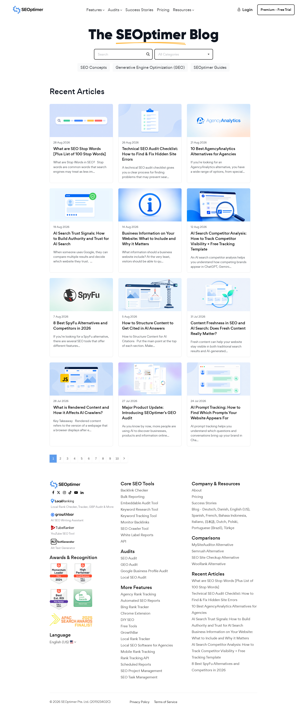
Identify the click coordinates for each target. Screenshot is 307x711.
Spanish (198, 515)
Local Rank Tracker (135, 639)
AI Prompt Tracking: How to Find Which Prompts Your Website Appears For (215, 413)
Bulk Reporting (132, 496)
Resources (182, 9)
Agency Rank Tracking (138, 594)
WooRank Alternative (209, 564)
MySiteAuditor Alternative (212, 544)
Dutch (221, 521)
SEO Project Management (141, 670)
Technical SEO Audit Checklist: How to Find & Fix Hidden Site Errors (150, 154)
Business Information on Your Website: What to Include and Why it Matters (149, 239)
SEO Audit (129, 558)
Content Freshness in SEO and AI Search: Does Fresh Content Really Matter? (218, 328)
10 (117, 458)
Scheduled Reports (136, 664)
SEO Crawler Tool (135, 528)
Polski (232, 521)
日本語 (210, 521)
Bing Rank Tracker (135, 607)
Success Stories (139, 9)
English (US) (239, 509)
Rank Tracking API (135, 658)
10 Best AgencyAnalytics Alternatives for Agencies (213, 151)
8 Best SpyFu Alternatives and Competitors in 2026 (80, 325)
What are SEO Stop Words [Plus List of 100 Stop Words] (79, 151)
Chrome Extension (135, 613)
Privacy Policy (140, 702)
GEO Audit (129, 564)
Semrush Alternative (208, 551)
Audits (113, 9)
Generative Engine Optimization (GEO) (150, 67)
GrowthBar (129, 632)
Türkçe (229, 528)
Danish (222, 509)
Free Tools (129, 626)
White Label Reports (137, 535)
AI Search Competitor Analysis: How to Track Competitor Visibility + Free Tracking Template (218, 241)
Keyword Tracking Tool (139, 515)
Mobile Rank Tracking (138, 651)
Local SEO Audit (133, 577)
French (211, 515)
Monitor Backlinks (135, 522)
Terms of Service (165, 702)
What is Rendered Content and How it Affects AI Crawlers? (81, 410)
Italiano (197, 521)
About (197, 490)
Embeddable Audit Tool (139, 503)
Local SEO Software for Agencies (147, 645)
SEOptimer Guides (210, 67)
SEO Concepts (93, 67)
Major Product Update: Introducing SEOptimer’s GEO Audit (149, 413)
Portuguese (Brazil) (207, 528)
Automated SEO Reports (140, 600)
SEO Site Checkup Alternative (215, 557)
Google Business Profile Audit (144, 571)
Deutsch (209, 509)
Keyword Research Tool (139, 509)
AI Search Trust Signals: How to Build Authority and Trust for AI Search (81, 239)
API (123, 541)
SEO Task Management (139, 677)
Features (94, 9)
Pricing (163, 9)
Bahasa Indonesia (232, 515)
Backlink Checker (134, 490)
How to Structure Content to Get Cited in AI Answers (147, 325)
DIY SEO (127, 619)
